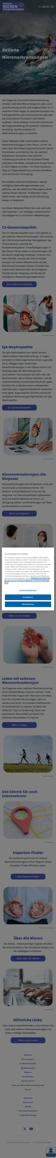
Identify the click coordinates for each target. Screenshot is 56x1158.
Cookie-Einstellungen (28, 590)
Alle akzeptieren (28, 604)
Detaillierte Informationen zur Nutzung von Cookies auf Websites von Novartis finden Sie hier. (27, 581)
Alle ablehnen (28, 597)
